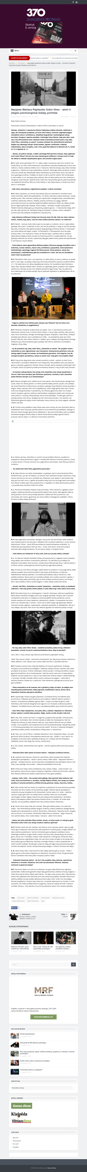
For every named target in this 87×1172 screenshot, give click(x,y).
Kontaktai (16, 1147)
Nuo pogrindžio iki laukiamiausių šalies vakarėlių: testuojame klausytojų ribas (47, 58)
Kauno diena (52, 1168)
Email (74, 116)
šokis (42, 901)
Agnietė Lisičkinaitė (32, 898)
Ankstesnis (26, 914)
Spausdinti (66, 116)
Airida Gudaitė (45, 898)
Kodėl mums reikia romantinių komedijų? (35, 1061)
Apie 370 (15, 1138)
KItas (63, 914)
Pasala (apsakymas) (27, 1034)
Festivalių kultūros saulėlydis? (31, 1070)
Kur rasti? (16, 1144)
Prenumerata (17, 1141)
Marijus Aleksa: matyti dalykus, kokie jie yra (28, 917)
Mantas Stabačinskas (18, 901)
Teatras (36, 116)
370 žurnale (20, 898)
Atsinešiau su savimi (58, 898)
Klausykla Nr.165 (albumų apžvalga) (33, 1043)
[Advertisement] (36, 892)
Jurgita (18, 116)
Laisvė (65, 916)
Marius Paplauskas (33, 901)
